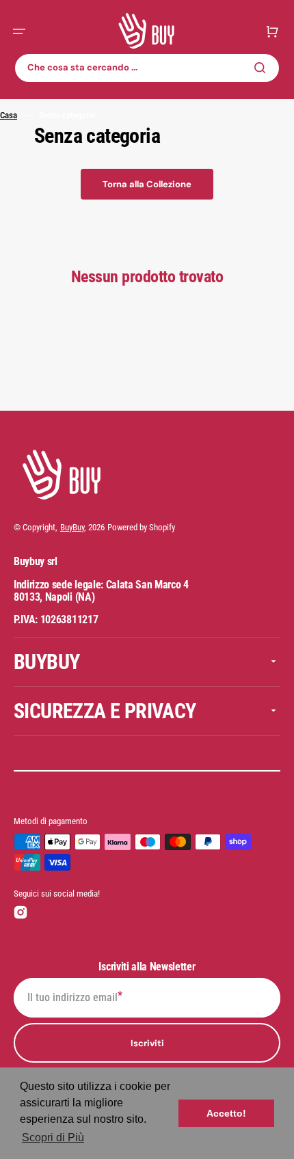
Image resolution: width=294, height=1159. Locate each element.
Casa (8, 115)
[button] (19, 31)
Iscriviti (147, 1043)
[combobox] (147, 68)
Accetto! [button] (226, 1113)
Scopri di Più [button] (53, 1137)
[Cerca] (262, 68)
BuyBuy (72, 527)
